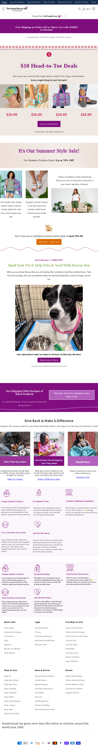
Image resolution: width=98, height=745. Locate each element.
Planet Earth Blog (42, 705)
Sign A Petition (71, 661)
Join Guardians (17, 2)
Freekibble (70, 648)
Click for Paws (71, 644)
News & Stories (65, 2)
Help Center (9, 628)
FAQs (6, 640)
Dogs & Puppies (41, 684)
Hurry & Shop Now (49, 124)
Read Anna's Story (49, 360)
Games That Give (72, 657)
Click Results (9, 653)
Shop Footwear (10, 692)
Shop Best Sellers (11, 680)
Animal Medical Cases (74, 684)
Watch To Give (82, 2)
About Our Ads (41, 644)
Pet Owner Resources (44, 688)
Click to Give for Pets (74, 628)
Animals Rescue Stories (44, 676)
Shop (4, 2)
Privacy (38, 632)
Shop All (7, 676)
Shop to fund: (44, 16)
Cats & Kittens (40, 680)
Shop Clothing (10, 688)
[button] (3, 9)
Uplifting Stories (42, 701)
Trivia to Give (70, 640)
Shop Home (9, 697)
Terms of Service (42, 628)
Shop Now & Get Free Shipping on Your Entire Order (72, 395)
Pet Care (38, 697)
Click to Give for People (75, 632)
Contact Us (8, 636)
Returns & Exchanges (13, 632)
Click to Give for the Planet (76, 636)
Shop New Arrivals (11, 713)
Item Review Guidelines (45, 640)
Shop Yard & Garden (12, 701)
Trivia (93, 2)
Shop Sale (8, 709)
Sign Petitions (34, 2)
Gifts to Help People (73, 676)
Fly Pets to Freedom (73, 688)
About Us (7, 644)
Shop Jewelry (9, 705)
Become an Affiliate (12, 648)
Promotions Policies (43, 636)
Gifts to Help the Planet (75, 680)
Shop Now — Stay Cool (49, 242)
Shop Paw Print (10, 684)
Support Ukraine (72, 692)
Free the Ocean (71, 653)
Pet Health (39, 692)
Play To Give (49, 2)
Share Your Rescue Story (45, 709)
